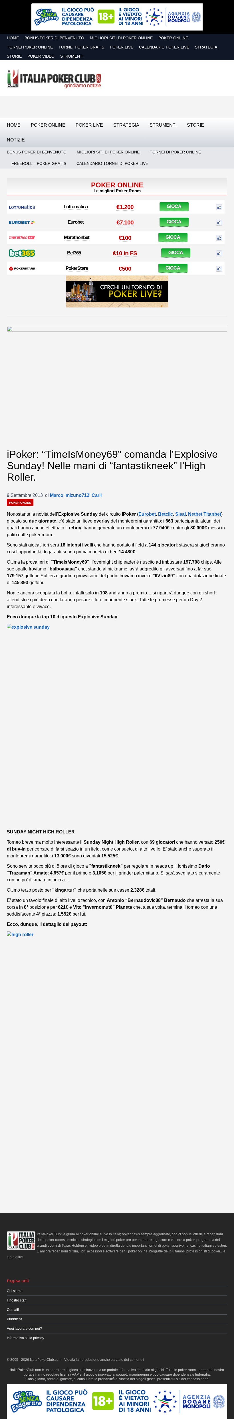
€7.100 (125, 222)
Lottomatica (76, 206)
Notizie (16, 139)
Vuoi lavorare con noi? (24, 1329)
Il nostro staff (16, 1300)
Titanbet (212, 514)
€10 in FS (125, 253)
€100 (125, 237)
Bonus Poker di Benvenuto (54, 38)
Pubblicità (14, 1319)
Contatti (13, 1310)
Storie (14, 56)
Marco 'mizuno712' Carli (76, 495)
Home (13, 38)
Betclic (165, 514)
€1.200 (125, 207)
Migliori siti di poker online (121, 38)
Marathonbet (76, 237)
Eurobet (76, 222)
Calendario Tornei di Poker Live (112, 163)
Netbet (195, 514)
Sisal (180, 514)
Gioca (174, 206)
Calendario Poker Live (164, 47)
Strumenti (72, 56)
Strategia (206, 47)
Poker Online (173, 38)
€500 (125, 268)
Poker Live (121, 47)
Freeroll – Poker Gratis (38, 163)
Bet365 (74, 253)
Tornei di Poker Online (175, 152)
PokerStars (77, 268)
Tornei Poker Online (30, 47)
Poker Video (41, 56)
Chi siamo (15, 1291)
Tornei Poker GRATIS (81, 47)
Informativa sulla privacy (25, 1338)
